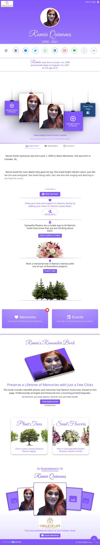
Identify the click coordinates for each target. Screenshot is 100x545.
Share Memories (51, 535)
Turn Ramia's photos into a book (50, 135)
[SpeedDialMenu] (94, 539)
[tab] (32, 146)
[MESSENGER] (26, 51)
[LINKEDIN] (55, 51)
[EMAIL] (65, 51)
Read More (50, 189)
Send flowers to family (50, 235)
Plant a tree (49, 271)
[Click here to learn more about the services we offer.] (50, 523)
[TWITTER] (35, 51)
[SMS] (74, 51)
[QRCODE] (6, 51)
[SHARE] (84, 51)
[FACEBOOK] (16, 51)
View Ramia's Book (50, 402)
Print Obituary (51, 194)
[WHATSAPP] (45, 51)
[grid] (50, 111)
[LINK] (94, 51)
